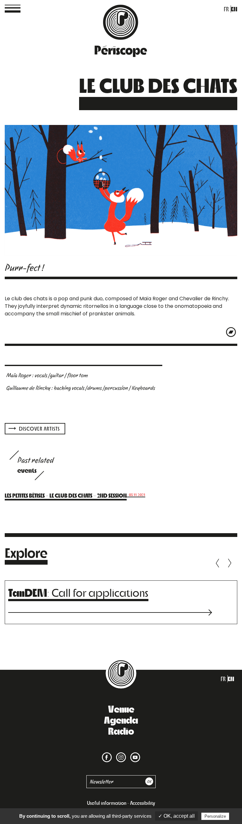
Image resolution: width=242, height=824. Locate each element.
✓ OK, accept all (176, 816)
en (234, 9)
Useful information (106, 803)
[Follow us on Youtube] (134, 753)
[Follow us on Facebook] (107, 753)
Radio (121, 731)
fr (226, 9)
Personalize (215, 816)
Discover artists (39, 429)
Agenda (121, 719)
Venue (121, 708)
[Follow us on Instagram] (119, 753)
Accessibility (142, 803)
